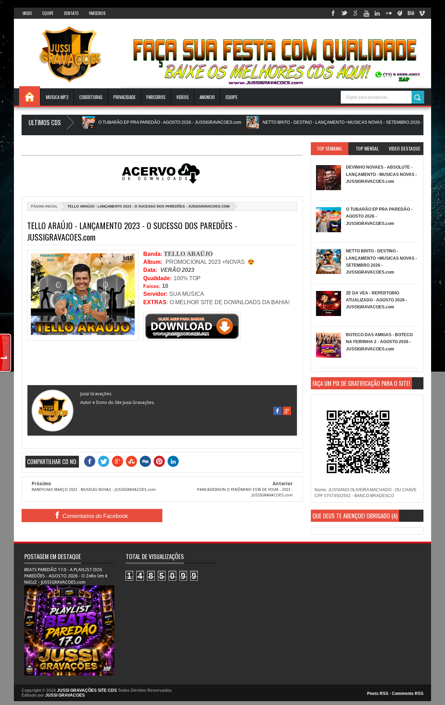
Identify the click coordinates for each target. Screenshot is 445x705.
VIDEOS (182, 97)
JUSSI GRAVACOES (65, 695)
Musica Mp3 (57, 97)
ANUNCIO (207, 97)
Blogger (250, 132)
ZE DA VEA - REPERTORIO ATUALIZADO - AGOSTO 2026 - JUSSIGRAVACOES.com (376, 300)
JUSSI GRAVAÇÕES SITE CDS (87, 690)
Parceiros (97, 13)
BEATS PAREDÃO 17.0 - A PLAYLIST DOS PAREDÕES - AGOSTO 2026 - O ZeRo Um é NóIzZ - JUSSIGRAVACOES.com (65, 576)
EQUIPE (231, 97)
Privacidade (124, 97)
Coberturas (91, 97)
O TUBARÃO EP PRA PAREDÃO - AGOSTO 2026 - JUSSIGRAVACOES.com (152, 122)
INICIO (27, 13)
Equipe (48, 13)
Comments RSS (407, 693)
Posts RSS (377, 693)
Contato (71, 13)
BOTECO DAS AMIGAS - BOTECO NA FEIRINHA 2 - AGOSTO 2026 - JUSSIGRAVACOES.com (379, 341)
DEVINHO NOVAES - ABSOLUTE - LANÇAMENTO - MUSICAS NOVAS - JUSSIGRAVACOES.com (381, 174)
